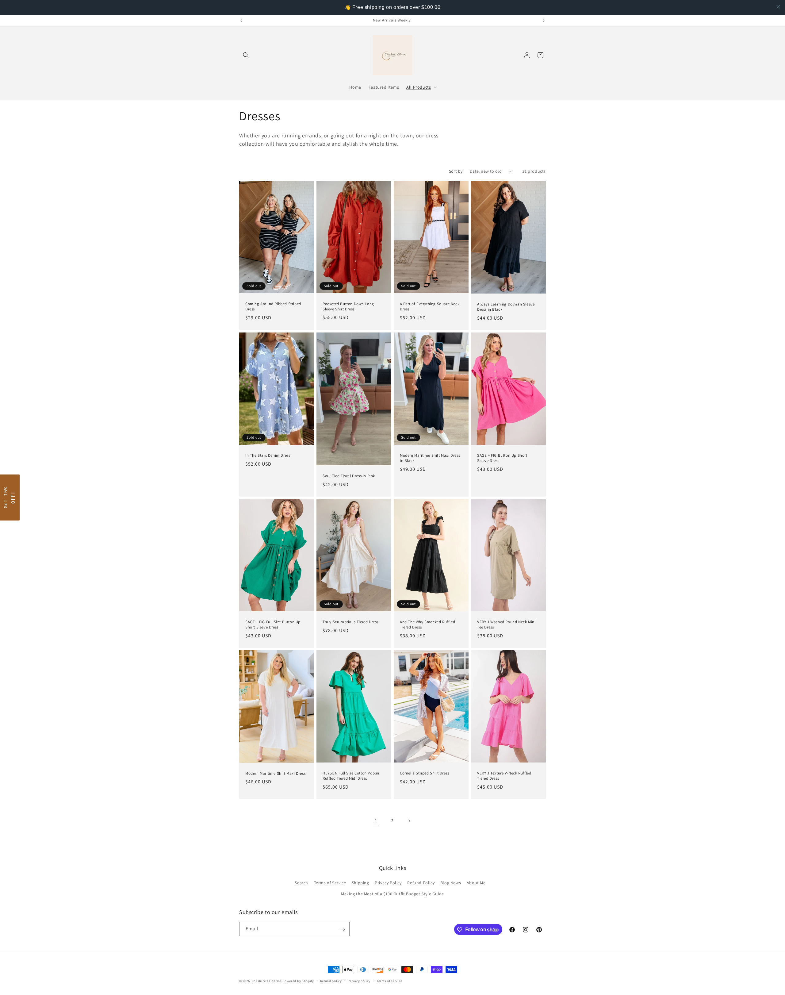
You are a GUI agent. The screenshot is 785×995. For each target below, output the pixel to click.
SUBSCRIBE (392, 536)
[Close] (472, 434)
